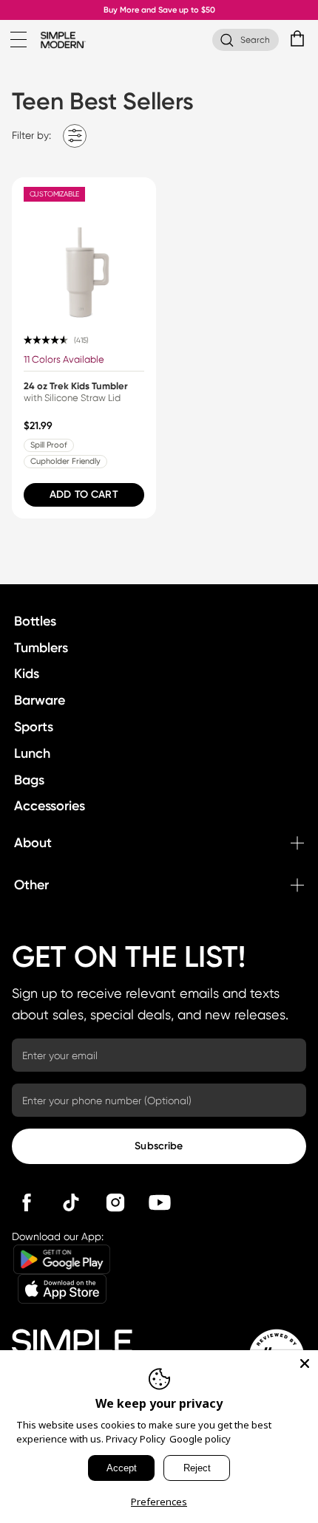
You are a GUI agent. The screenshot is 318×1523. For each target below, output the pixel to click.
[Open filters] (75, 136)
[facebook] (26, 1202)
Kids (26, 673)
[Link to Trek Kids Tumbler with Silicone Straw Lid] (84, 249)
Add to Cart (84, 494)
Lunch (32, 753)
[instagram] (115, 1202)
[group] (84, 347)
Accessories (49, 806)
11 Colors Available (64, 359)
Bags (29, 780)
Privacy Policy (136, 1438)
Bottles (35, 621)
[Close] (304, 1363)
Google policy (200, 1438)
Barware (39, 700)
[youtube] (160, 1202)
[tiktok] (71, 1202)
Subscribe (159, 1146)
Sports (33, 727)
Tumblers (41, 648)
